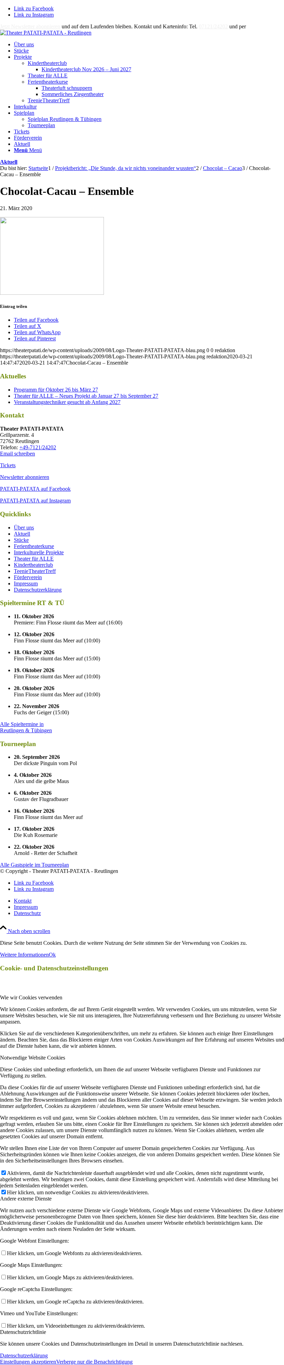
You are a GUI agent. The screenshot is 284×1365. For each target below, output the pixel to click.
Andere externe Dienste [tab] (26, 1199)
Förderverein (28, 577)
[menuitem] (149, 44)
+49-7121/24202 (37, 447)
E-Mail (255, 26)
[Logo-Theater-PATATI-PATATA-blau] (45, 33)
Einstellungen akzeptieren (28, 1362)
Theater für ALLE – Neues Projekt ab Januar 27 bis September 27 (86, 396)
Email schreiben (17, 453)
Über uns (24, 527)
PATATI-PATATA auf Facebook (35, 489)
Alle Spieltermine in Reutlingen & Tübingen (26, 727)
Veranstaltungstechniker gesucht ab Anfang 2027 (67, 402)
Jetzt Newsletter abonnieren (30, 26)
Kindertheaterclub (47, 63)
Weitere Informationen (24, 955)
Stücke (21, 540)
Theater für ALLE (48, 75)
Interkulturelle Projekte (39, 552)
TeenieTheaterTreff (49, 100)
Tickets (8, 465)
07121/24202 (213, 26)
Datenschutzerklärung (38, 590)
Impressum (26, 583)
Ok (52, 955)
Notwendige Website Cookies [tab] (32, 1058)
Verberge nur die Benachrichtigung (94, 1362)
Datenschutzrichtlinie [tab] (23, 1332)
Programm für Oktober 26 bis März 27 (56, 390)
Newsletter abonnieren (24, 477)
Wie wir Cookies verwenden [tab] (31, 997)
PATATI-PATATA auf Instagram (35, 500)
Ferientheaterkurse (48, 82)
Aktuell (8, 162)
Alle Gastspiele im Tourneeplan (34, 865)
